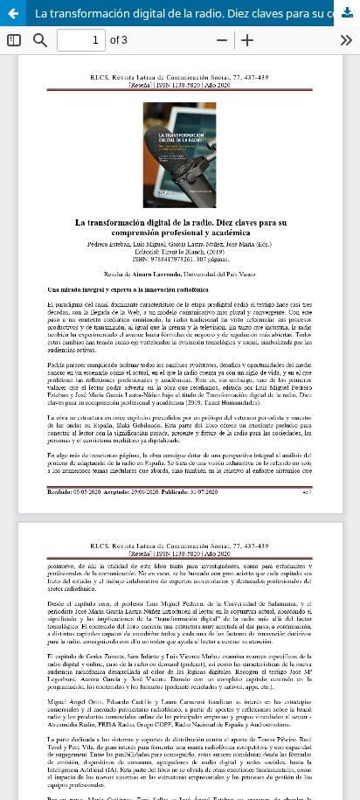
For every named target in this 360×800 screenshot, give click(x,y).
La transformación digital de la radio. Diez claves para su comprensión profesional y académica (197, 13)
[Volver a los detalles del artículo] (13, 13)
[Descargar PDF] (347, 13)
